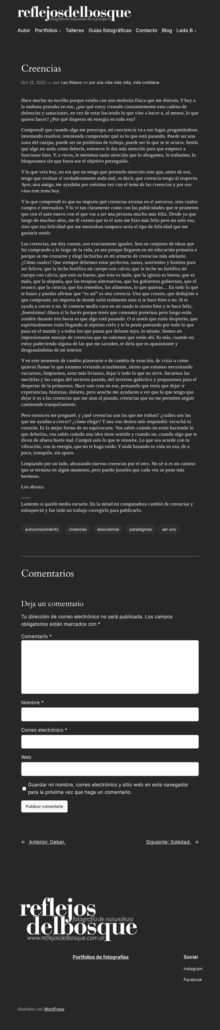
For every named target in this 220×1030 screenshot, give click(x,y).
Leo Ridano (71, 82)
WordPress (54, 1009)
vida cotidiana (146, 82)
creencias (78, 529)
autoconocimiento (41, 529)
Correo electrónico (44, 730)
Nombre (32, 702)
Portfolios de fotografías (101, 957)
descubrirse (108, 529)
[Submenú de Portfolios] (59, 30)
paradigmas (140, 529)
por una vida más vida (110, 82)
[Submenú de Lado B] (195, 30)
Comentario (36, 636)
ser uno (169, 529)
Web (26, 757)
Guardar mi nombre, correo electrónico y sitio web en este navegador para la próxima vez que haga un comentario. (108, 788)
